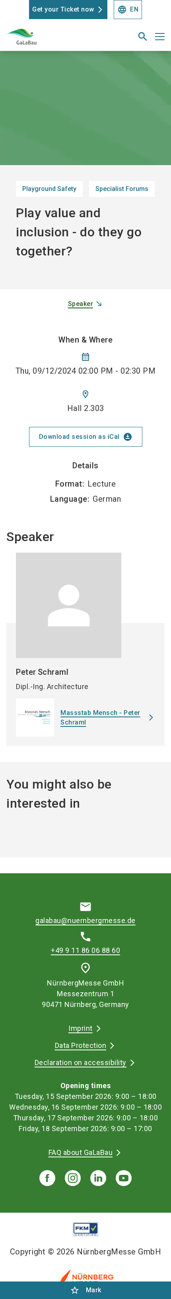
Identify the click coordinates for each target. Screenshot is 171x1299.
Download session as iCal (85, 437)
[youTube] (124, 1178)
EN (127, 9)
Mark (85, 1290)
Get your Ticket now (63, 9)
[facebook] (47, 1178)
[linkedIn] (98, 1178)
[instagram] (73, 1178)
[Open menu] (160, 36)
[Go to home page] (58, 40)
